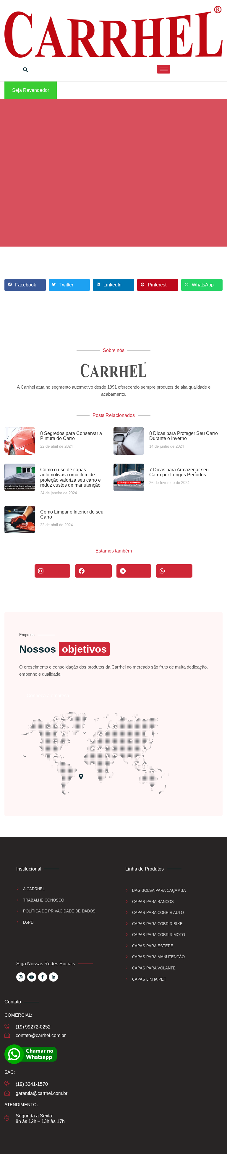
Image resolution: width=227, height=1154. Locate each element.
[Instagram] (20, 977)
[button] (25, 285)
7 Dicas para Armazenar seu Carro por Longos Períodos (179, 472)
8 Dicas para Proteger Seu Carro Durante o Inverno (183, 436)
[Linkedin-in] (53, 977)
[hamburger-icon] (163, 69)
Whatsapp (177, 570)
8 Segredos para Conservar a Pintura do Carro (71, 436)
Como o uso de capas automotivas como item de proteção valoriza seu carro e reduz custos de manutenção (70, 477)
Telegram (137, 570)
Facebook (97, 570)
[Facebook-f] (42, 977)
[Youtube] (31, 977)
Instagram (56, 570)
